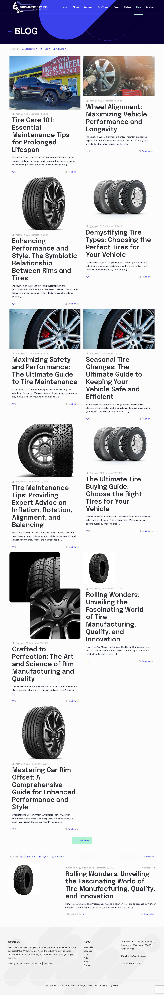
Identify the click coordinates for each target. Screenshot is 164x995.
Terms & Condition (33, 963)
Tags (45, 49)
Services (88, 951)
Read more (73, 171)
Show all (150, 856)
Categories (29, 49)
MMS (115, 985)
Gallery (87, 958)
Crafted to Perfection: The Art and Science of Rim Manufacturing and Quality (43, 664)
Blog (86, 961)
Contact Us (89, 965)
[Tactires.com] (30, 7)
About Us (88, 947)
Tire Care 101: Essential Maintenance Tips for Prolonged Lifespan (41, 135)
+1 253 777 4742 (134, 963)
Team (86, 954)
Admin (19, 114)
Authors (60, 49)
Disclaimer (48, 963)
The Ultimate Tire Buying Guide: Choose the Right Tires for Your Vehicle (114, 494)
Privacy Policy (15, 963)
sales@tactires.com (137, 956)
